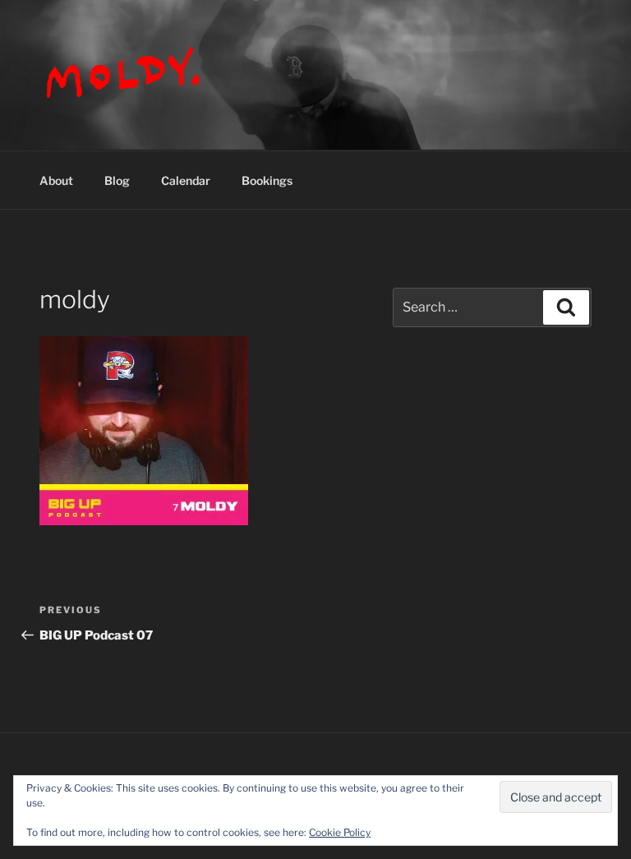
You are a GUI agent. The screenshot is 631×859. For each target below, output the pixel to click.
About (56, 180)
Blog (117, 180)
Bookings (267, 180)
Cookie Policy (340, 832)
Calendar (185, 180)
